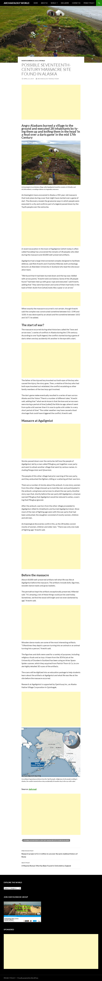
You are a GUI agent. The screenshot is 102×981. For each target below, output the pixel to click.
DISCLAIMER (65, 3)
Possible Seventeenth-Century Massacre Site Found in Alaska (46, 840)
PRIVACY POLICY (89, 3)
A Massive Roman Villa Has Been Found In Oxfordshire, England (46, 864)
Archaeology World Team (48, 79)
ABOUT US (44, 3)
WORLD (53, 3)
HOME (36, 3)
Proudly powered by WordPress (27, 978)
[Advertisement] (51, 102)
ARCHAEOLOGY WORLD (16, 3)
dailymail (33, 789)
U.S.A (37, 61)
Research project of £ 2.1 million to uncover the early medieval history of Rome (49, 854)
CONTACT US (76, 3)
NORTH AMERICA (28, 61)
